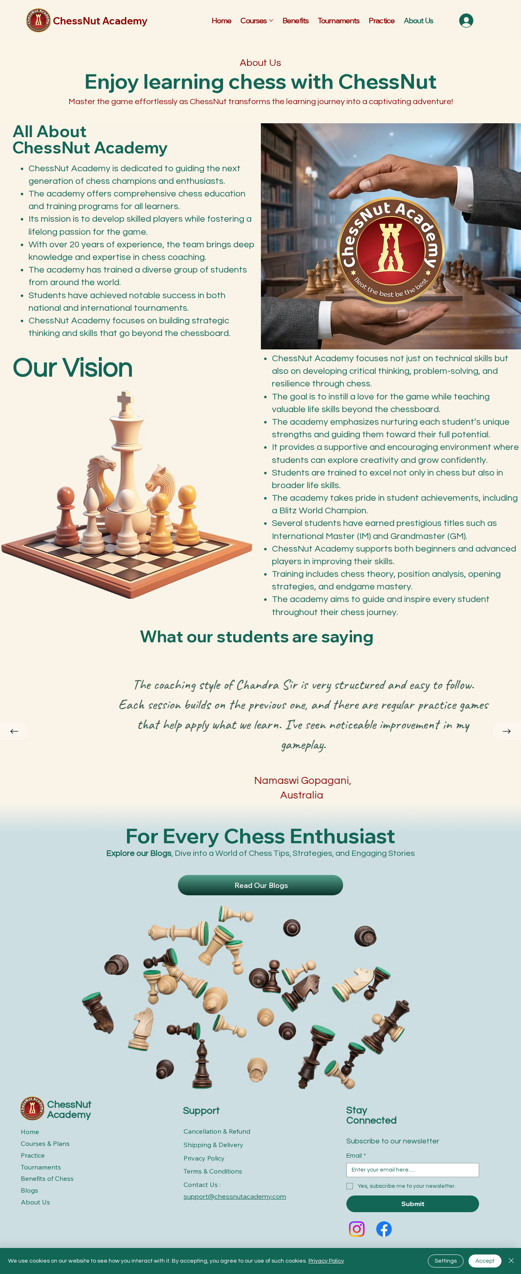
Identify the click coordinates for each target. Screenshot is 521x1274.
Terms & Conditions (213, 1171)
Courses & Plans (45, 1143)
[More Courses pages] (271, 20)
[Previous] (14, 731)
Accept (485, 1261)
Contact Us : (202, 1184)
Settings (446, 1261)
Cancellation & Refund (217, 1131)
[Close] (511, 1260)
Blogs (29, 1190)
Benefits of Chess (47, 1178)
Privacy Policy (204, 1158)
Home (30, 1132)
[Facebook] (384, 1229)
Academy (69, 1115)
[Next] (507, 731)
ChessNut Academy (100, 20)
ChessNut (69, 1104)
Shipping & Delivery (213, 1145)
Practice (33, 1155)
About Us (35, 1202)
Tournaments (41, 1167)
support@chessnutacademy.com (235, 1196)
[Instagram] (356, 1229)
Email (356, 1155)
